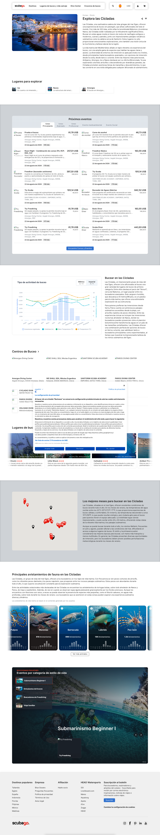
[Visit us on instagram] (125, 823)
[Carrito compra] (144, 6)
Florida (15, 801)
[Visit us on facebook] (130, 823)
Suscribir (109, 800)
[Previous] (15, 371)
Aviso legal (39, 801)
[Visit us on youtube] (146, 823)
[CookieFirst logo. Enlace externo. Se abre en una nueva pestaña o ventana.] (36, 392)
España (15, 794)
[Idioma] (120, 6)
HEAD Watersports (91, 782)
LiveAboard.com (87, 791)
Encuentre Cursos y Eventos (80, 248)
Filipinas (15, 804)
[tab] (47, 125)
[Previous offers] (136, 735)
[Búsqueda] (113, 6)
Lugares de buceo (24, 427)
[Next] (146, 371)
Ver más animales (80, 654)
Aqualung (85, 797)
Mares (83, 794)
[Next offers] (141, 735)
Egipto (14, 791)
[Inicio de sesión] (138, 6)
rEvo (83, 804)
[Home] (20, 6)
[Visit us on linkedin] (140, 823)
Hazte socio (63, 787)
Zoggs (83, 808)
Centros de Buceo (24, 351)
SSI (82, 787)
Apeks (83, 801)
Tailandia (15, 787)
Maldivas (15, 811)
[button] (33, 527)
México (15, 808)
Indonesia (16, 797)
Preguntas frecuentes (44, 791)
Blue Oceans (40, 787)
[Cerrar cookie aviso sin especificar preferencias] (124, 385)
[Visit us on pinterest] (135, 823)
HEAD (83, 811)
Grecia (92, 15)
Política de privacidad (44, 794)
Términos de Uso (42, 797)
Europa (85, 15)
